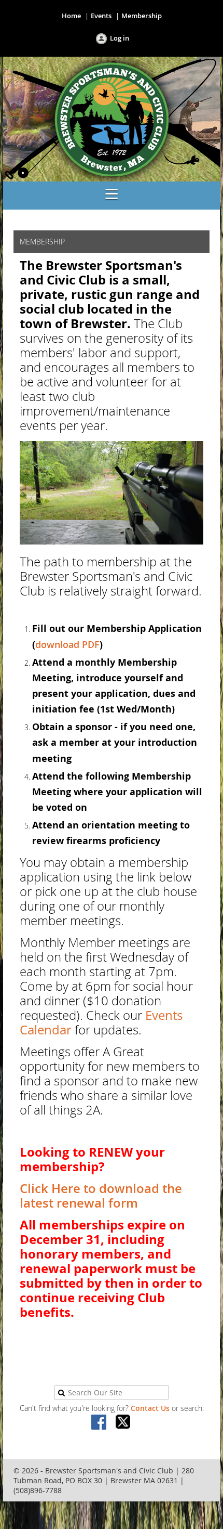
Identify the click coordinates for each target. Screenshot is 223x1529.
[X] (123, 1423)
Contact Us (150, 1408)
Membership (141, 15)
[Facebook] (99, 1423)
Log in (119, 38)
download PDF (67, 644)
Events (101, 15)
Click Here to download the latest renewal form (101, 1195)
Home (71, 15)
